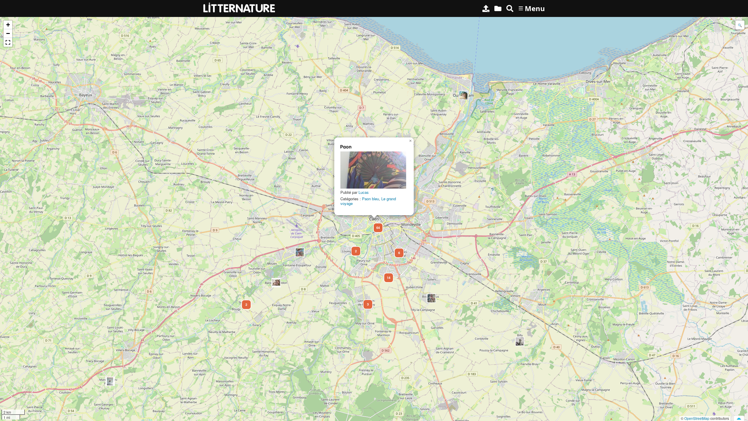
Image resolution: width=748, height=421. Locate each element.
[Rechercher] (509, 8)
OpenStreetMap (696, 418)
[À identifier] (497, 8)
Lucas (364, 192)
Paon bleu (370, 198)
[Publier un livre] (485, 8)
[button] (519, 341)
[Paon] (373, 170)
